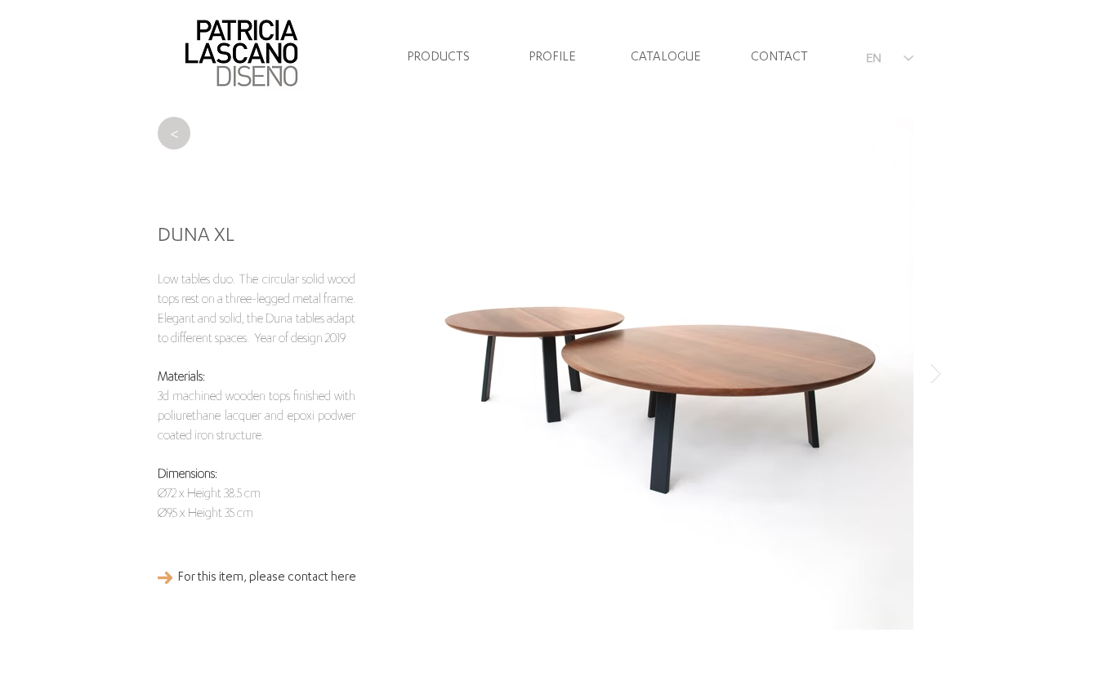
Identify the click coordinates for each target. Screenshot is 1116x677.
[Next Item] (936, 373)
